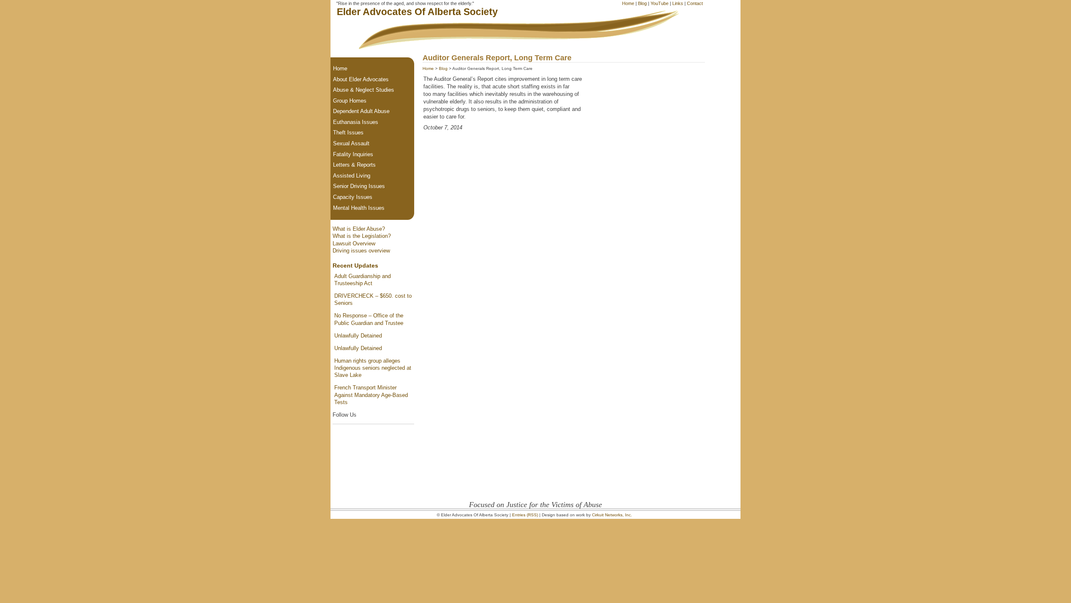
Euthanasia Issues (355, 122)
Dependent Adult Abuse (361, 111)
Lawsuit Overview (354, 243)
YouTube (660, 3)
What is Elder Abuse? (359, 229)
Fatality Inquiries (353, 154)
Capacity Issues (352, 197)
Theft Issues (348, 132)
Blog (642, 3)
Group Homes (349, 101)
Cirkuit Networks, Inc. (612, 515)
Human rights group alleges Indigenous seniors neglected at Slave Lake (372, 368)
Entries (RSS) (525, 515)
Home (628, 3)
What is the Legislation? (362, 236)
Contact (695, 3)
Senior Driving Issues (359, 186)
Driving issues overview (361, 250)
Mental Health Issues (358, 208)
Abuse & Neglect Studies (363, 90)
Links (677, 3)
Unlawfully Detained (358, 335)
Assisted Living (351, 176)
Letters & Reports (354, 165)
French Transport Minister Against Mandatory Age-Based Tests (371, 394)
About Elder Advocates (361, 79)
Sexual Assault (351, 143)
